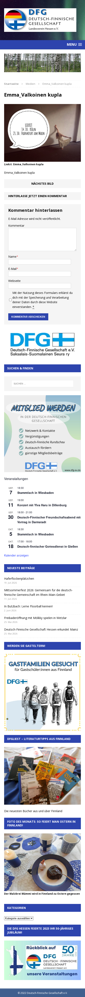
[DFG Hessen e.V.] (42, 62)
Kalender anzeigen (16, 555)
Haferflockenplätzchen (19, 578)
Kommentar (16, 225)
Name (12, 257)
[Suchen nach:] (42, 383)
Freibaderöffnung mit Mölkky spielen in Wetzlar (35, 618)
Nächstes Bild (42, 184)
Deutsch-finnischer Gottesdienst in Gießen (47, 546)
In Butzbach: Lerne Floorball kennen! (28, 606)
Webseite (14, 281)
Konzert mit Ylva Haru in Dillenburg (42, 505)
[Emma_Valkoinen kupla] (42, 159)
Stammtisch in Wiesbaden (35, 493)
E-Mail (12, 269)
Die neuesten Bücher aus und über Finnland (33, 811)
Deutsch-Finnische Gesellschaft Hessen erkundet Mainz (41, 629)
